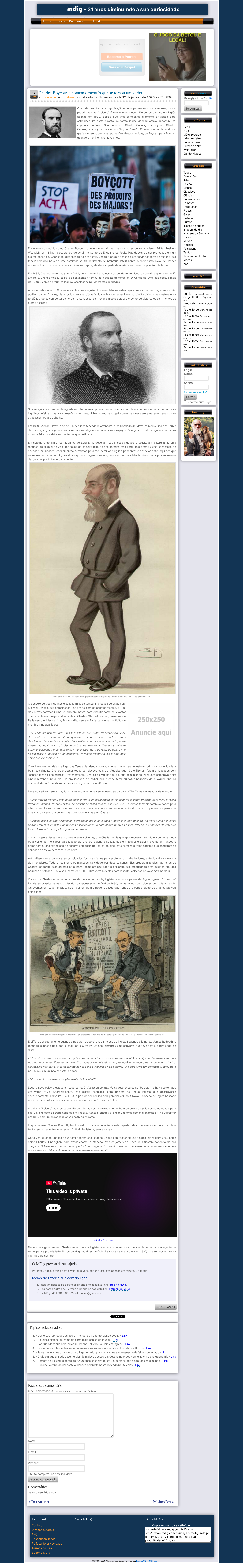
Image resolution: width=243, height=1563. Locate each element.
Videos (187, 260)
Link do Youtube (102, 1240)
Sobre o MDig (41, 1552)
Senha (188, 383)
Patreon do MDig (119, 1288)
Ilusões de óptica (193, 225)
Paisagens (189, 248)
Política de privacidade (47, 1543)
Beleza (187, 184)
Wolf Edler (189, 149)
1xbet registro (192, 138)
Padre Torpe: (191, 309)
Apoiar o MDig (117, 1284)
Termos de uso (42, 1548)
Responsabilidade (44, 1539)
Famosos (188, 203)
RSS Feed (93, 21)
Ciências (188, 195)
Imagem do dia (192, 229)
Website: (33, 1463)
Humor (187, 222)
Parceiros (76, 21)
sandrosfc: (189, 303)
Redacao (51, 97)
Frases (60, 21)
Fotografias (190, 206)
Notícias (188, 244)
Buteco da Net (192, 145)
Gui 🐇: (187, 293)
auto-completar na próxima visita (51, 1474)
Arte (186, 180)
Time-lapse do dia (194, 256)
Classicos (189, 191)
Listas (187, 237)
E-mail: (32, 1452)
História (69, 97)
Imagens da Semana (196, 233)
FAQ (34, 1534)
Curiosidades (191, 199)
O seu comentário (62, 1391)
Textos (187, 252)
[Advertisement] (66, 57)
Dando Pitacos (192, 153)
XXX (186, 263)
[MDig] (75, 9)
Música (187, 241)
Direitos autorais (43, 1530)
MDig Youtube (192, 134)
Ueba (186, 126)
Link (124, 1335)
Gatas (187, 214)
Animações (190, 176)
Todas (187, 172)
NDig (186, 130)
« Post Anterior (39, 1502)
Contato (37, 1525)
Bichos (187, 187)
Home (47, 21)
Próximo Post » (163, 1502)
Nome (32, 1440)
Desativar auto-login (198, 402)
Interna (202, 93)
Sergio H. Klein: (192, 297)
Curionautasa (191, 142)
